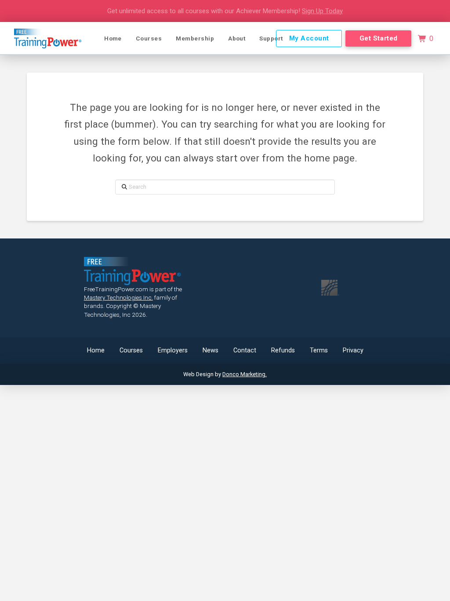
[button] (425, 38)
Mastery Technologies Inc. (118, 297)
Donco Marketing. (244, 374)
